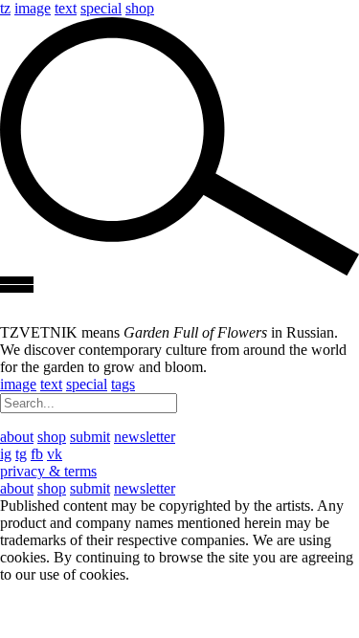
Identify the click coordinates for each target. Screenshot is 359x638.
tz (5, 8)
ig (5, 454)
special (101, 8)
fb (37, 454)
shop (139, 8)
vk (54, 454)
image (32, 8)
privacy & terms (48, 471)
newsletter (144, 437)
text (66, 8)
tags (123, 384)
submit (90, 437)
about (17, 437)
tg (21, 454)
